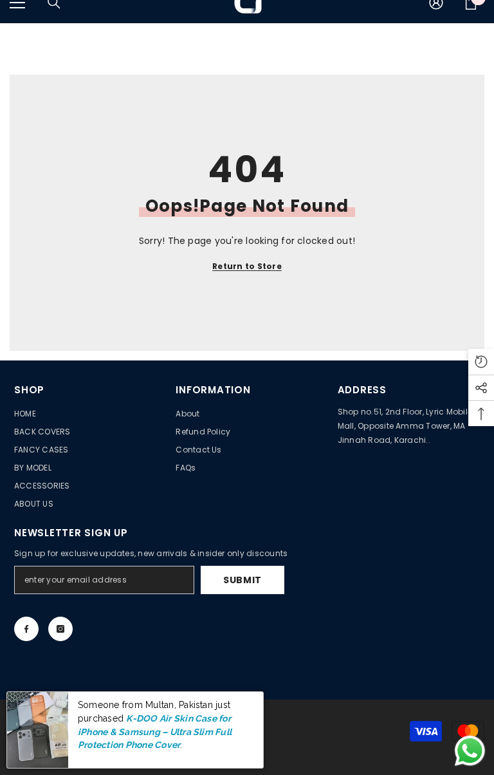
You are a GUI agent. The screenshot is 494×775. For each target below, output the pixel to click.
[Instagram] (60, 629)
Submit (242, 580)
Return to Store (247, 266)
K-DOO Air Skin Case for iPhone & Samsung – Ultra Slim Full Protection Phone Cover (155, 731)
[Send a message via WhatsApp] (470, 751)
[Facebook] (26, 629)
